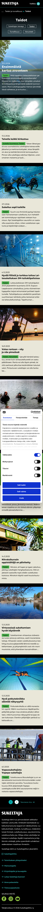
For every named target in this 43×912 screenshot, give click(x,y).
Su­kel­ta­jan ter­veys (16, 26)
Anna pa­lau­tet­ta (11, 882)
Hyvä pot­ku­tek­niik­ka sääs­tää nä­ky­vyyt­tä (13, 700)
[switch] (37, 461)
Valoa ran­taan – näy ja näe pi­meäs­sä (13, 351)
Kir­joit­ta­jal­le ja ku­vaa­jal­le (15, 871)
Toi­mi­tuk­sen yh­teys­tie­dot (15, 860)
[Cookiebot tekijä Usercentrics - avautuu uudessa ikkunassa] (30, 412)
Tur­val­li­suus (15, 32)
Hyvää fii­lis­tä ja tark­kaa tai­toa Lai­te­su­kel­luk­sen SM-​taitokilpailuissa (21, 277)
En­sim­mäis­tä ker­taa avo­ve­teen (15, 68)
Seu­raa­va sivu (26, 802)
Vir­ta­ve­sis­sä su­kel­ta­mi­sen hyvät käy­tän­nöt (16, 629)
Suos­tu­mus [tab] (7, 418)
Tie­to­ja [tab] (35, 418)
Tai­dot (32, 26)
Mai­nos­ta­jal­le (10, 866)
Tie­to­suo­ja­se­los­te (12, 888)
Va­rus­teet (29, 32)
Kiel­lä (21, 498)
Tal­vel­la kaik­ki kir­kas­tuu (15, 139)
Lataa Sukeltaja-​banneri (14, 877)
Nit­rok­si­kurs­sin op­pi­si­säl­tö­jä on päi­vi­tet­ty (16, 561)
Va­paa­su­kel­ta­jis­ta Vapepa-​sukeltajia (12, 771)
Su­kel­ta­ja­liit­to (10, 854)
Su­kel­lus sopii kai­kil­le (13, 207)
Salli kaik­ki (21, 485)
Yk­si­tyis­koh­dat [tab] (21, 418)
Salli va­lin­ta (21, 491)
